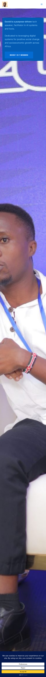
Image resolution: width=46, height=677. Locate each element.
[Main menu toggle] (41, 4)
